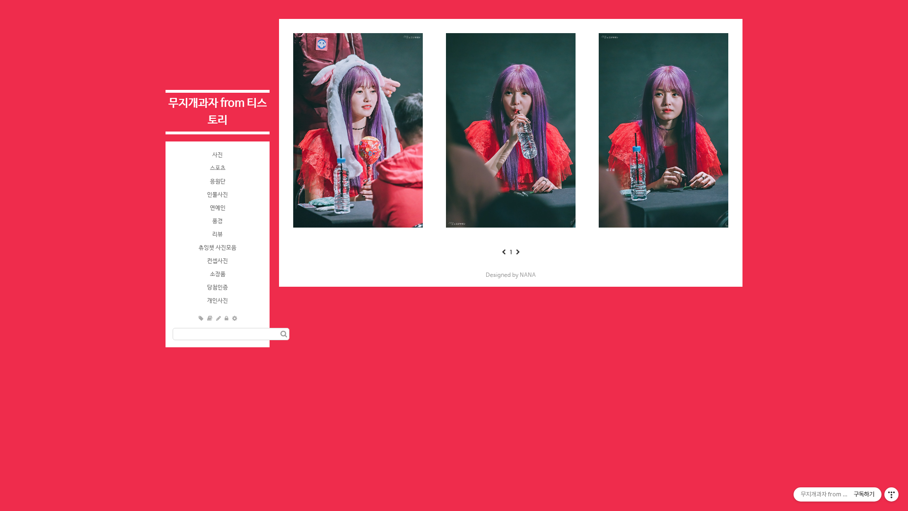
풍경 (217, 221)
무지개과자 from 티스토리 (217, 112)
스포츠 (218, 168)
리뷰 (217, 234)
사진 (217, 155)
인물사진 (217, 195)
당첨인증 (217, 287)
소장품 (218, 274)
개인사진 (217, 301)
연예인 (218, 208)
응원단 (218, 181)
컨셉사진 (217, 261)
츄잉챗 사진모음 (217, 248)
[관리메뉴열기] (891, 494)
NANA (528, 275)
